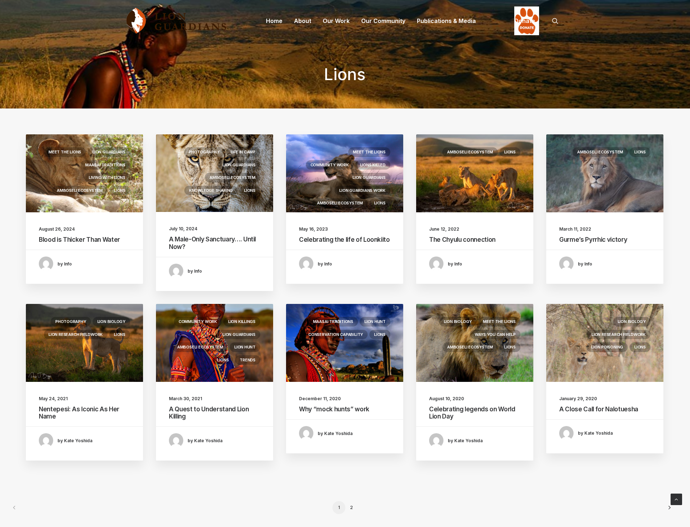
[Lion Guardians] (176, 20)
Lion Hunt (245, 347)
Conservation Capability (335, 334)
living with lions (107, 177)
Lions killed (373, 164)
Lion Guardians (108, 151)
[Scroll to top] (676, 498)
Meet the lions (65, 151)
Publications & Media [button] (446, 20)
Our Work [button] (336, 20)
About (302, 20)
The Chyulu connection (462, 239)
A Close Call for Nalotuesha (598, 409)
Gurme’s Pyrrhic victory (593, 239)
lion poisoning (607, 347)
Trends (248, 359)
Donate (524, 20)
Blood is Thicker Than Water (79, 239)
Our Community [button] (383, 20)
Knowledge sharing (211, 190)
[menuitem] (274, 21)
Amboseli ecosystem (80, 190)
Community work (329, 164)
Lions (119, 190)
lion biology (111, 321)
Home (274, 20)
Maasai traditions (105, 164)
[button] (558, 21)
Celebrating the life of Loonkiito (344, 239)
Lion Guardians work (362, 190)
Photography (204, 151)
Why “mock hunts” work (334, 409)
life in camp (243, 151)
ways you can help (495, 334)
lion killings (242, 321)
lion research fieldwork (76, 334)
